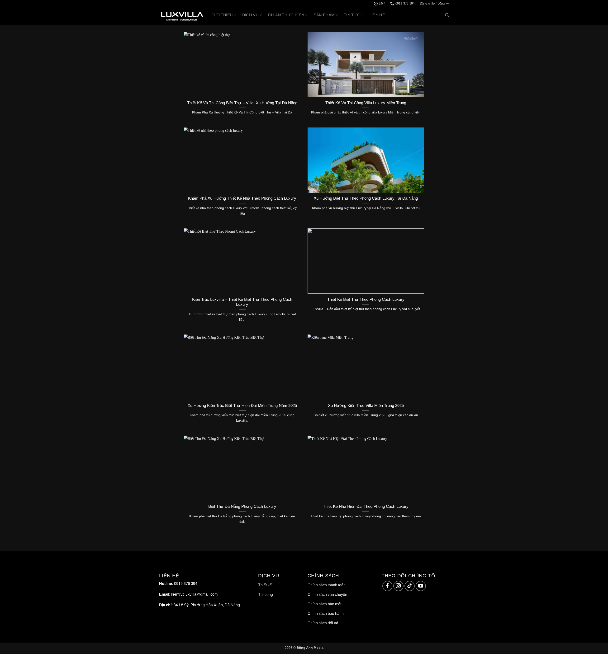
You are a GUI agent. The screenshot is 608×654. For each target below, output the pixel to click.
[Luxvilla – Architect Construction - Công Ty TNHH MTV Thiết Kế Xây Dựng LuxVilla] (181, 16)
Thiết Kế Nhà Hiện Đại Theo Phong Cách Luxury (365, 506)
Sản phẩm (324, 15)
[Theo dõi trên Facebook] (387, 586)
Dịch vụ (250, 15)
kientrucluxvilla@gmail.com (194, 594)
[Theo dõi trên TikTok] (409, 586)
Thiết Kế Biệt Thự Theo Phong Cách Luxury (365, 299)
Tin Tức (352, 15)
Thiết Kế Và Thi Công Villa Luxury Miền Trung (365, 103)
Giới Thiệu (222, 15)
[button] (434, 3)
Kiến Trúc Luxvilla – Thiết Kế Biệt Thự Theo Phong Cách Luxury (242, 302)
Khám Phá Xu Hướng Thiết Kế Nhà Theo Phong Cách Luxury (242, 198)
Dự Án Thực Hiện (286, 15)
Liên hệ (377, 15)
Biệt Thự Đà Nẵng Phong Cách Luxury (242, 506)
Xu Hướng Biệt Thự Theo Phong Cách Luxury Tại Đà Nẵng (366, 198)
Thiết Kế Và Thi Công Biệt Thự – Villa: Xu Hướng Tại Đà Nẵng (242, 103)
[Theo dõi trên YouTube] (421, 586)
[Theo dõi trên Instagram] (398, 586)
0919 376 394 (185, 584)
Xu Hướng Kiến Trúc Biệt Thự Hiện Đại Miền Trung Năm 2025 (242, 405)
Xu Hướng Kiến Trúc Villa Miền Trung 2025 (366, 405)
